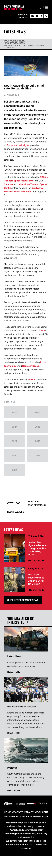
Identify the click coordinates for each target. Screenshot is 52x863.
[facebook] (41, 16)
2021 (37, 441)
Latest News (13, 503)
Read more (13, 671)
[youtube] (37, 16)
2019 (37, 455)
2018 (14, 470)
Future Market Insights (18, 145)
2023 (37, 426)
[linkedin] (32, 16)
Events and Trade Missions (37, 503)
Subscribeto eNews (23, 15)
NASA (42, 330)
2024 (14, 426)
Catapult (8, 184)
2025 (37, 412)
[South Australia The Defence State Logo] (14, 6)
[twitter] (46, 16)
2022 (14, 441)
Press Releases (15, 511)
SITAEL (32, 379)
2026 (14, 412)
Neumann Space (30, 365)
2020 (14, 455)
